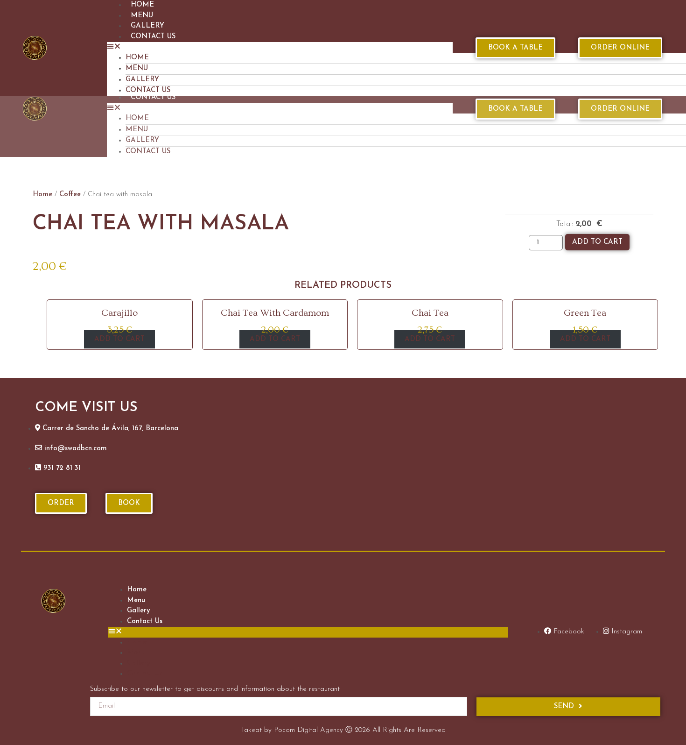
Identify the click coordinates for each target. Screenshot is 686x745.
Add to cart (597, 242)
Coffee (70, 194)
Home (137, 57)
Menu (142, 15)
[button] (280, 47)
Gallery (147, 25)
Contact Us (153, 36)
